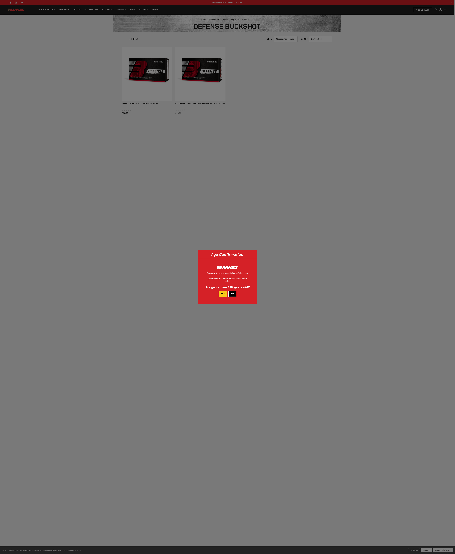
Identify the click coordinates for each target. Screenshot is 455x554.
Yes (223, 293)
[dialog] (227, 277)
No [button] (232, 293)
